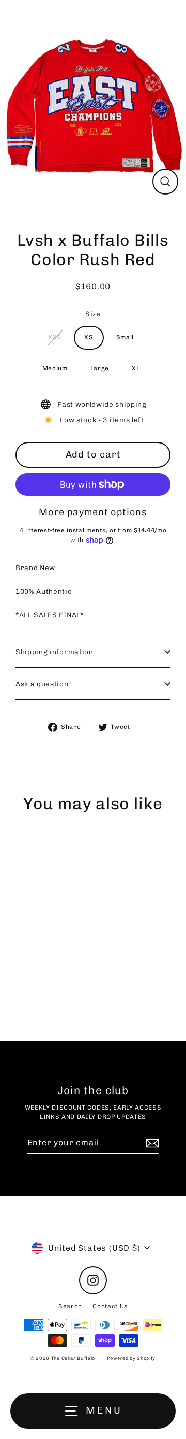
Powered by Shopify (131, 1358)
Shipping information (55, 651)
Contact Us (110, 1306)
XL (136, 368)
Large (99, 368)
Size (93, 314)
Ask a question (42, 684)
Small (125, 337)
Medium (55, 368)
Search (70, 1306)
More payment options (93, 512)
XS (88, 337)
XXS (54, 337)
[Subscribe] (151, 1143)
